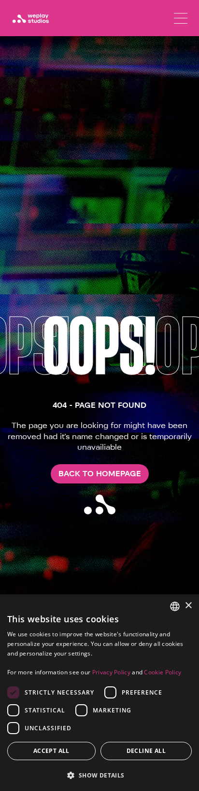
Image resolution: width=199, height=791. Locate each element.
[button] (99, 775)
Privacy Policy (111, 672)
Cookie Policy (162, 672)
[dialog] (99, 692)
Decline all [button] (146, 751)
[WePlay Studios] (30, 18)
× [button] (188, 605)
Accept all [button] (51, 751)
